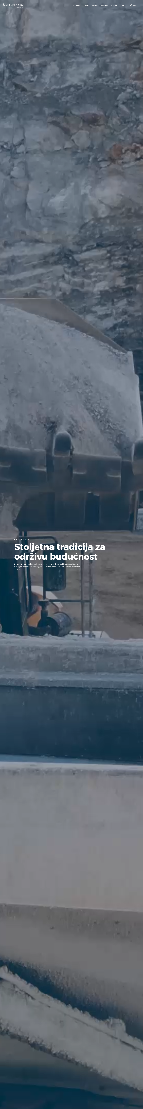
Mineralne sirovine (100, 5)
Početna (76, 5)
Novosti (114, 5)
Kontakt (124, 5)
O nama (86, 5)
